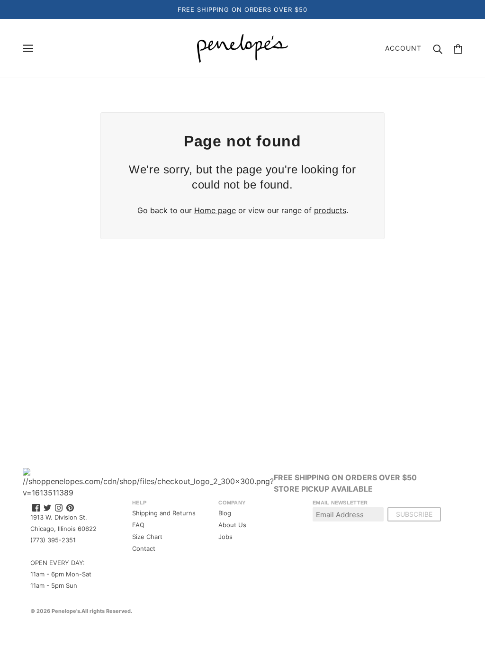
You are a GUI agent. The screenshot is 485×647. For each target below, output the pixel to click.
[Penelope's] (242, 47)
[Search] (437, 48)
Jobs (225, 536)
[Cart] (458, 48)
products (330, 210)
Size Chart (147, 536)
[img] (36, 507)
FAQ (138, 525)
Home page (215, 210)
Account (403, 48)
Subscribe (414, 514)
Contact (143, 548)
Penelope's (66, 611)
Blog (224, 513)
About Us (232, 525)
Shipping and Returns (164, 513)
